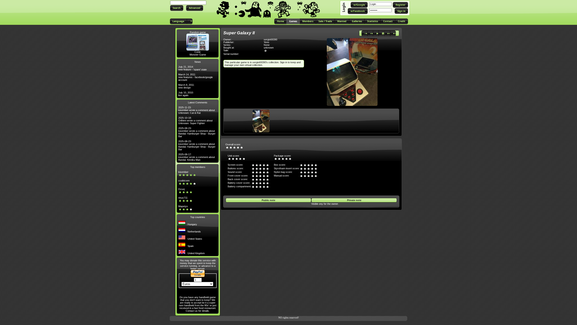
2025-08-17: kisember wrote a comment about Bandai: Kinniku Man (196, 157)
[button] (176, 8)
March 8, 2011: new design (186, 86)
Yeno (266, 42)
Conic (198, 52)
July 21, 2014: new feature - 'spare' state (192, 68)
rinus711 (183, 197)
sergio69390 (270, 39)
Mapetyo (183, 206)
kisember (183, 172)
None (267, 45)
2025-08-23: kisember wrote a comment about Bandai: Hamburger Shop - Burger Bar (196, 132)
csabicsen (184, 180)
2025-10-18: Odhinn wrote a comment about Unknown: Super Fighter (195, 120)
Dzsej (181, 189)
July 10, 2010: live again (186, 94)
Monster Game (198, 54)
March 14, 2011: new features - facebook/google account (195, 77)
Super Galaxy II (239, 32)
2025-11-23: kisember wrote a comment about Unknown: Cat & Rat (196, 110)
